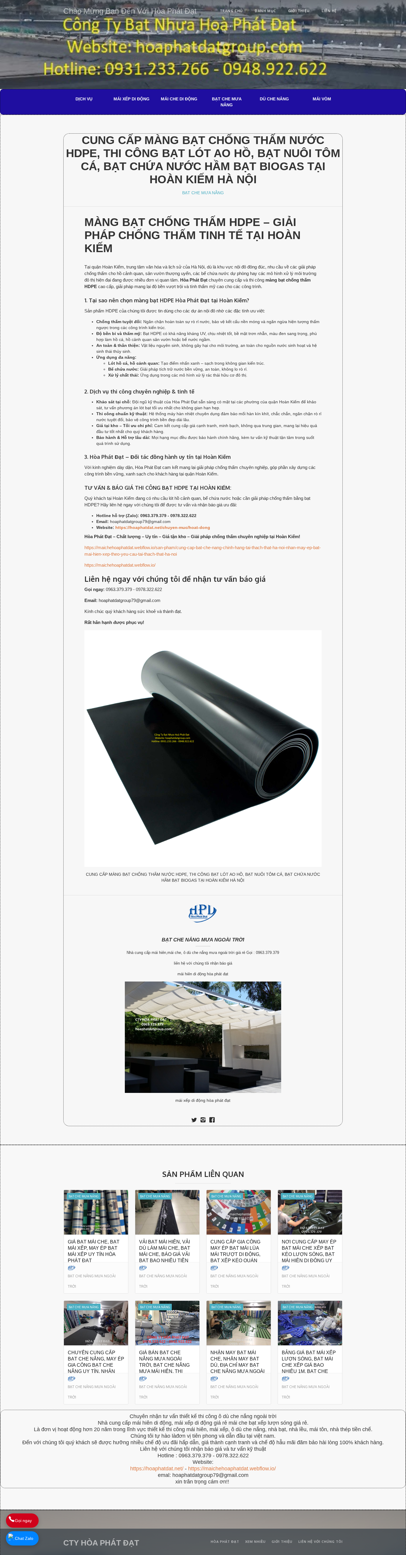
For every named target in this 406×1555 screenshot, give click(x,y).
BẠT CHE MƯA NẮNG (227, 102)
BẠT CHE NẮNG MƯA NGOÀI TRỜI (203, 940)
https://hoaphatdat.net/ (156, 1469)
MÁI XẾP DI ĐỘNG (132, 99)
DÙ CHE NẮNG (274, 99)
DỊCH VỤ (83, 99)
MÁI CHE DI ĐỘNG (179, 99)
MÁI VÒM (322, 99)
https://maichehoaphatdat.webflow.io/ (119, 565)
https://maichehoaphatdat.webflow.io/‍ (232, 1469)
